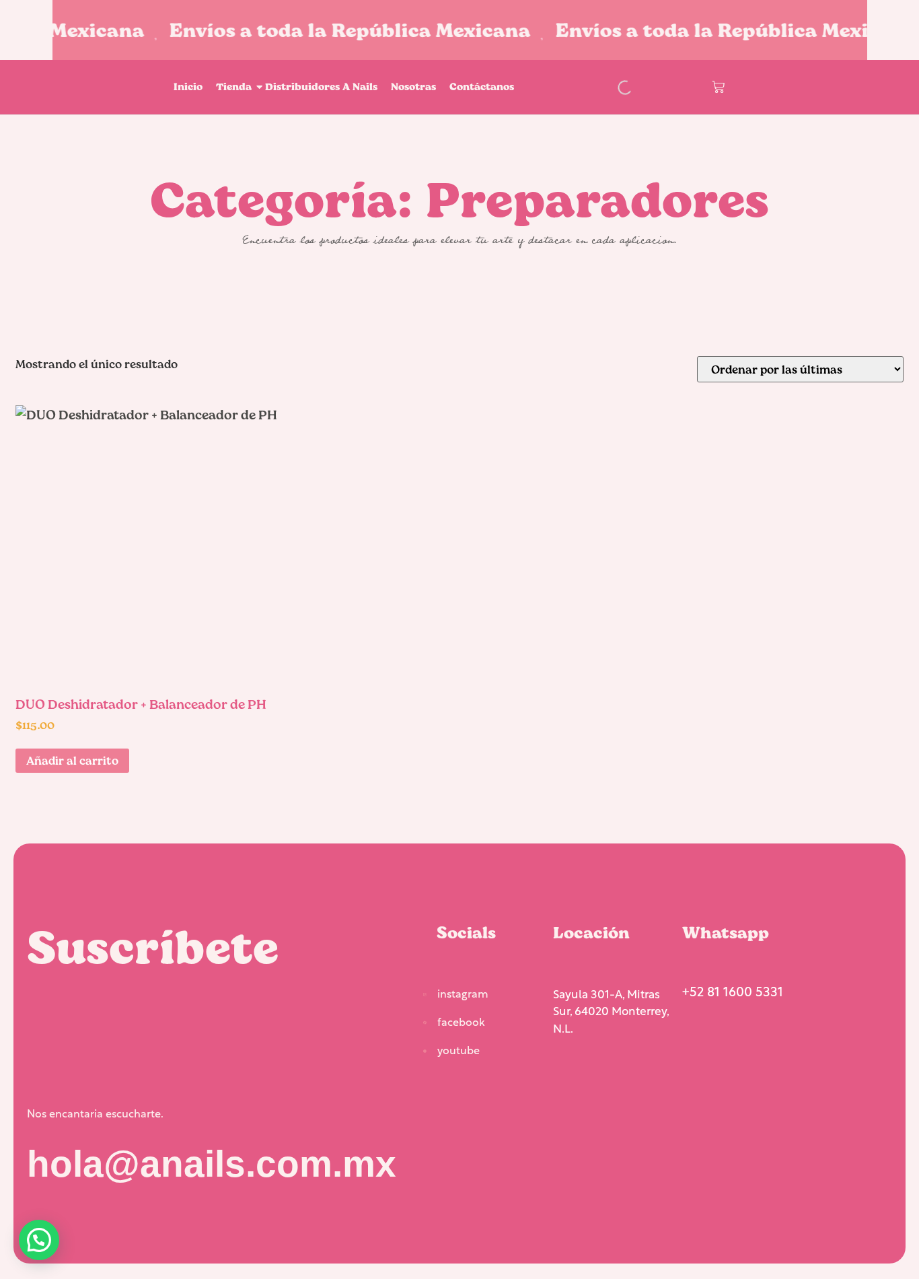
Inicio (188, 86)
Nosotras (413, 86)
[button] (39, 1240)
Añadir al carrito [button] (72, 760)
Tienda (234, 86)
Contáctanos (481, 86)
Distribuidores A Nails (321, 86)
